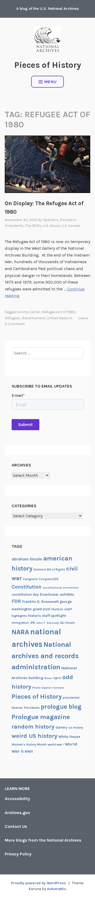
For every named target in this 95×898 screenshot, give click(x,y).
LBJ (62, 623)
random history (33, 726)
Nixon (48, 678)
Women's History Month (29, 744)
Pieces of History (47, 65)
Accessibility (17, 798)
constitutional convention (60, 587)
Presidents (14, 225)
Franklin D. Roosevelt (40, 601)
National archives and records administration (45, 655)
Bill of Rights (56, 569)
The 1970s (33, 225)
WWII (29, 751)
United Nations (60, 318)
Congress (30, 579)
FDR (16, 601)
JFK (32, 623)
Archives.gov (17, 812)
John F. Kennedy (47, 623)
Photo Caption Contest (48, 687)
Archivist (40, 569)
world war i (56, 744)
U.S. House (51, 225)
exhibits (67, 594)
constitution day (25, 594)
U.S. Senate (71, 225)
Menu (50, 81)
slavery (61, 727)
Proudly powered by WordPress (38, 883)
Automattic (56, 889)
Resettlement (33, 318)
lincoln (70, 623)
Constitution (26, 587)
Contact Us (16, 826)
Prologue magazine (41, 717)
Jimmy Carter (28, 312)
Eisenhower (49, 594)
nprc (57, 678)
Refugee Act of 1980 (58, 312)
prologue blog (61, 706)
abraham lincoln (27, 559)
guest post (41, 609)
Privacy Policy (18, 853)
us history (76, 727)
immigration (20, 623)
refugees (12, 318)
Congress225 (49, 579)
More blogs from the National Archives (43, 840)
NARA (20, 632)
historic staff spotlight (47, 616)
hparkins (51, 220)
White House (69, 736)
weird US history (34, 736)
